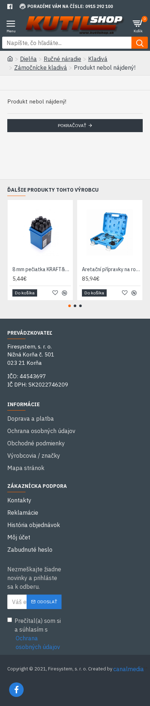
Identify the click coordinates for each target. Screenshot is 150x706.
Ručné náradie (62, 58)
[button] (69, 306)
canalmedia (128, 669)
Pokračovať (72, 125)
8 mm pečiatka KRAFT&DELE (41, 269)
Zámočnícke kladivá (40, 67)
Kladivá (97, 58)
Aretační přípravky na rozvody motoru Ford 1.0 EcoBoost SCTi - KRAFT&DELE (111, 269)
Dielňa (28, 58)
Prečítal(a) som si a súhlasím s (38, 633)
